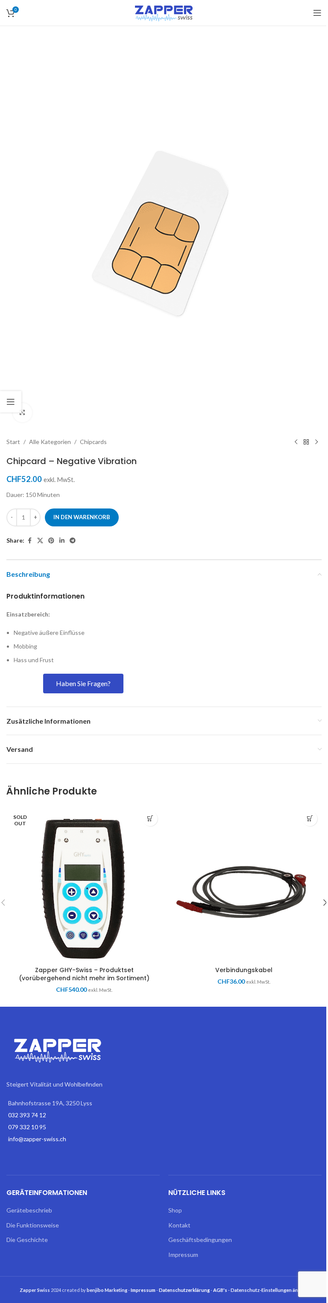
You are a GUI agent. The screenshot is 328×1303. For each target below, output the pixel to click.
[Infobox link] (83, 596)
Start (13, 441)
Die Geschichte (27, 1239)
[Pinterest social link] (51, 540)
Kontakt (179, 1225)
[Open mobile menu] (317, 12)
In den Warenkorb (81, 517)
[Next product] (316, 442)
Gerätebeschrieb (29, 1210)
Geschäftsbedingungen (200, 1239)
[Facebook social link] (29, 540)
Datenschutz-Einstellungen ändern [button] (270, 1290)
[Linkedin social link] (62, 540)
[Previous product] (296, 442)
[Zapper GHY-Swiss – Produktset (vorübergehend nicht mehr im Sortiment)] (84, 884)
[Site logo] (164, 12)
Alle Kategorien (50, 441)
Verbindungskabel (243, 970)
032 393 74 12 (27, 1115)
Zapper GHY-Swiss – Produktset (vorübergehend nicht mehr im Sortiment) (84, 974)
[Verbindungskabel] (244, 884)
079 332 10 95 (27, 1127)
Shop (175, 1210)
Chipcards (93, 441)
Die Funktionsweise (32, 1225)
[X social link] (40, 540)
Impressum (183, 1254)
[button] (309, 818)
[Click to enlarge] (22, 412)
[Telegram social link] (72, 540)
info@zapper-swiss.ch (37, 1138)
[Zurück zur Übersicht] (306, 442)
